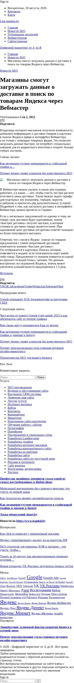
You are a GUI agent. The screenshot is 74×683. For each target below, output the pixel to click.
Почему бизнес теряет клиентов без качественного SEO (36, 173)
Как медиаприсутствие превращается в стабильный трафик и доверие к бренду (36, 506)
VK (36, 586)
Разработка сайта (19, 455)
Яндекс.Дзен (8, 608)
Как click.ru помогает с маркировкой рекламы (29, 533)
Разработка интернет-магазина (27, 445)
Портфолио (15, 431)
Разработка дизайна (20, 441)
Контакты (14, 11)
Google (34, 577)
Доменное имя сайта (21, 397)
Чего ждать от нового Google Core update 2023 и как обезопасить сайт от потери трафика (33, 317)
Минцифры (21, 593)
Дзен (25, 590)
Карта (11, 14)
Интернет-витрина (20, 404)
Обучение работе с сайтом (25, 424)
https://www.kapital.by (31, 520)
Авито (4, 590)
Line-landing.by (9, 21)
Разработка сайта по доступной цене (31, 458)
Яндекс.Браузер (38, 603)
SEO (19, 586)
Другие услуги (17, 401)
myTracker (60, 582)
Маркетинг (15, 417)
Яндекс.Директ (30, 607)
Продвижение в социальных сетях (30, 434)
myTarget (50, 582)
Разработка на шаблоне (23, 451)
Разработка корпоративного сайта (29, 448)
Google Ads (51, 578)
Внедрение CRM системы (24, 394)
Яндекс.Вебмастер (59, 603)
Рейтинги (31, 597)
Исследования (40, 590)
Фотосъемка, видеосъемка (24, 468)
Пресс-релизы (59, 594)
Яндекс (8, 602)
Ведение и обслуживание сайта (28, 390)
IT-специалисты (31, 582)
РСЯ (24, 597)
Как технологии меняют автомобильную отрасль (32, 498)
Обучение (45, 594)
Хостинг (13, 472)
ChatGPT (22, 578)
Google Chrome (16, 582)
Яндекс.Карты (51, 608)
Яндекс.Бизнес (24, 603)
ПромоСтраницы (10, 597)
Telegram (28, 586)
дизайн (58, 613)
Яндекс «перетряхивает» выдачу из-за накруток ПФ (33, 540)
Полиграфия (16, 428)
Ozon (3, 586)
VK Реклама (50, 586)
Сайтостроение (17, 41)
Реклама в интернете (21, 462)
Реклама (43, 597)
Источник (6, 273)
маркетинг (6, 617)
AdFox (3, 578)
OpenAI (69, 582)
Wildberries (67, 586)
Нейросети (34, 594)
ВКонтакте (14, 590)
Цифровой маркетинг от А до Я (20, 47)
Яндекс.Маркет (15, 612)
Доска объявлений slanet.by (18, 514)
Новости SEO (16, 31)
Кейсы (12, 407)
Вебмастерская (17, 37)
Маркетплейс (7, 594)
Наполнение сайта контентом (27, 421)
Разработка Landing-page (23, 438)
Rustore (11, 586)
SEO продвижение (20, 387)
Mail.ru (42, 582)
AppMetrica (12, 578)
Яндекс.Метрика (42, 613)
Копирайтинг (16, 414)
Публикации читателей (23, 34)
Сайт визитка (16, 465)
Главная (13, 27)
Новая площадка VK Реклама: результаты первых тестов (36, 566)
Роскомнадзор (57, 597)
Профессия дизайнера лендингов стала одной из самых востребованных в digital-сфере (32, 480)
